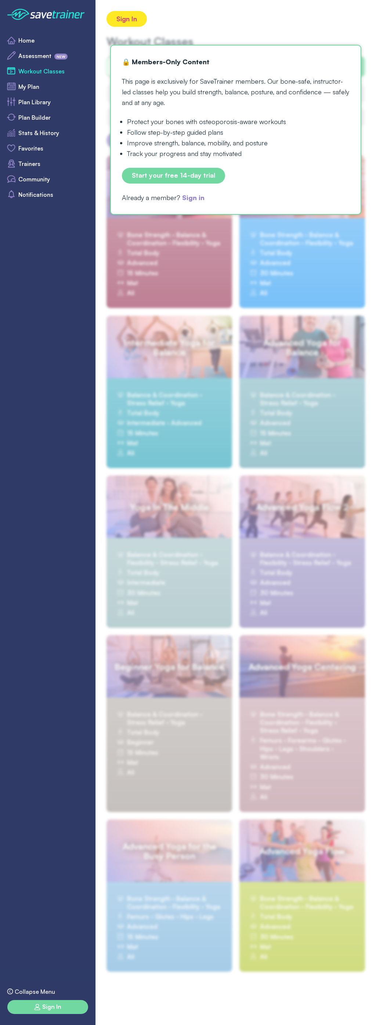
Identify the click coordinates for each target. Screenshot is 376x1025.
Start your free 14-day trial (173, 175)
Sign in (193, 197)
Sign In (126, 19)
